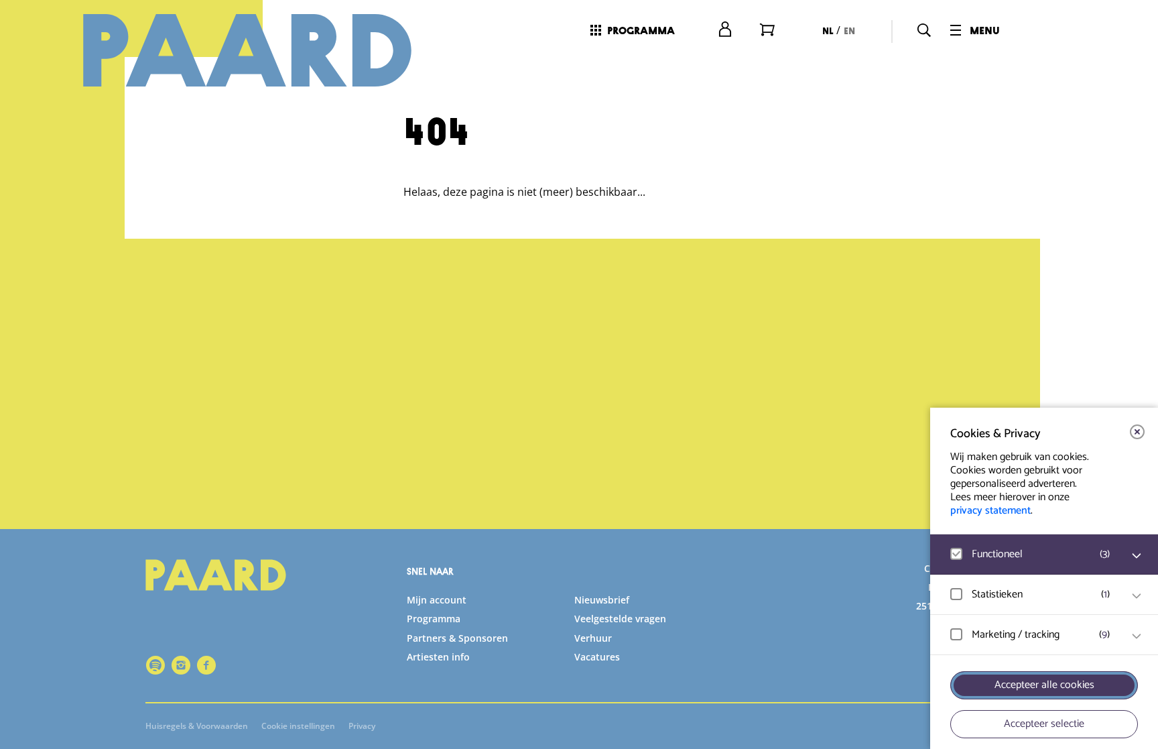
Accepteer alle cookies (1044, 685)
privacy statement (990, 511)
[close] (1137, 431)
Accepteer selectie (1044, 724)
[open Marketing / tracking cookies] (1136, 636)
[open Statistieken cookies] (1136, 596)
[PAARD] (263, 50)
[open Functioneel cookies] (1136, 555)
